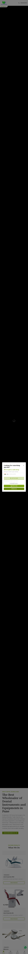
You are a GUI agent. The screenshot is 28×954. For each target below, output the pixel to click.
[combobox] (6, 474)
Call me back (15, 478)
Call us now (14, 485)
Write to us (14, 488)
